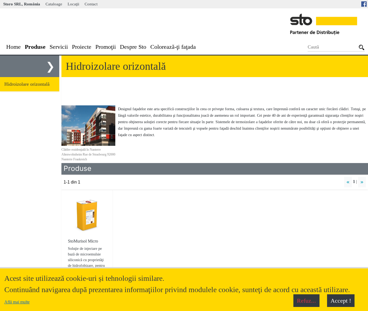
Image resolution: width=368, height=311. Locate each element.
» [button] (361, 181)
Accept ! (341, 300)
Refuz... (306, 300)
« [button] (347, 181)
